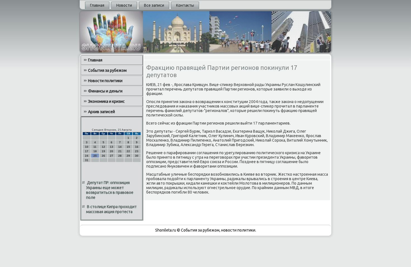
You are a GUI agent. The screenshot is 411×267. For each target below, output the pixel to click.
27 (111, 155)
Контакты (185, 5)
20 (111, 151)
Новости (124, 5)
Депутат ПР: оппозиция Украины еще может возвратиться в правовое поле (109, 190)
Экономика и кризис (106, 101)
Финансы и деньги (105, 91)
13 (111, 146)
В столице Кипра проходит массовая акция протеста (111, 209)
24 (86, 155)
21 (120, 151)
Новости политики (105, 80)
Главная (97, 5)
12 (103, 146)
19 (103, 151)
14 (120, 146)
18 (95, 151)
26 (103, 155)
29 (128, 155)
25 (95, 155)
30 (136, 155)
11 (94, 146)
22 (128, 151)
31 (86, 160)
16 (136, 146)
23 (136, 151)
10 (86, 146)
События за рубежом (107, 70)
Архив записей (101, 111)
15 (128, 146)
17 (86, 151)
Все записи (154, 5)
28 (120, 155)
